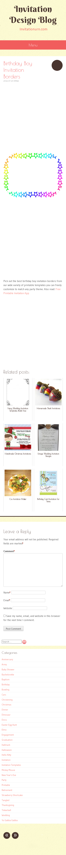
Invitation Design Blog (33, 14)
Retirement (7, 790)
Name (6, 592)
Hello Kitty (6, 754)
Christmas (6, 704)
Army (4, 664)
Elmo (4, 729)
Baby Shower (8, 669)
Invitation (6, 760)
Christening (7, 699)
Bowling (5, 689)
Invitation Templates (11, 765)
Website (7, 608)
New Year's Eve (9, 775)
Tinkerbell (6, 810)
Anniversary (7, 659)
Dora (4, 719)
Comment (9, 551)
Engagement (8, 734)
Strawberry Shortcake (12, 795)
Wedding (6, 815)
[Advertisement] (33, 115)
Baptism (5, 679)
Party (4, 780)
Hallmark (6, 745)
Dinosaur (6, 714)
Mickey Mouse (8, 770)
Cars (4, 694)
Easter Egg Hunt (9, 724)
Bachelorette (8, 674)
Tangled (5, 800)
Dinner (5, 709)
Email (6, 600)
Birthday (6, 684)
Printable (6, 785)
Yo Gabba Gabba (10, 820)
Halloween (7, 750)
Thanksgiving (8, 805)
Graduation (7, 739)
